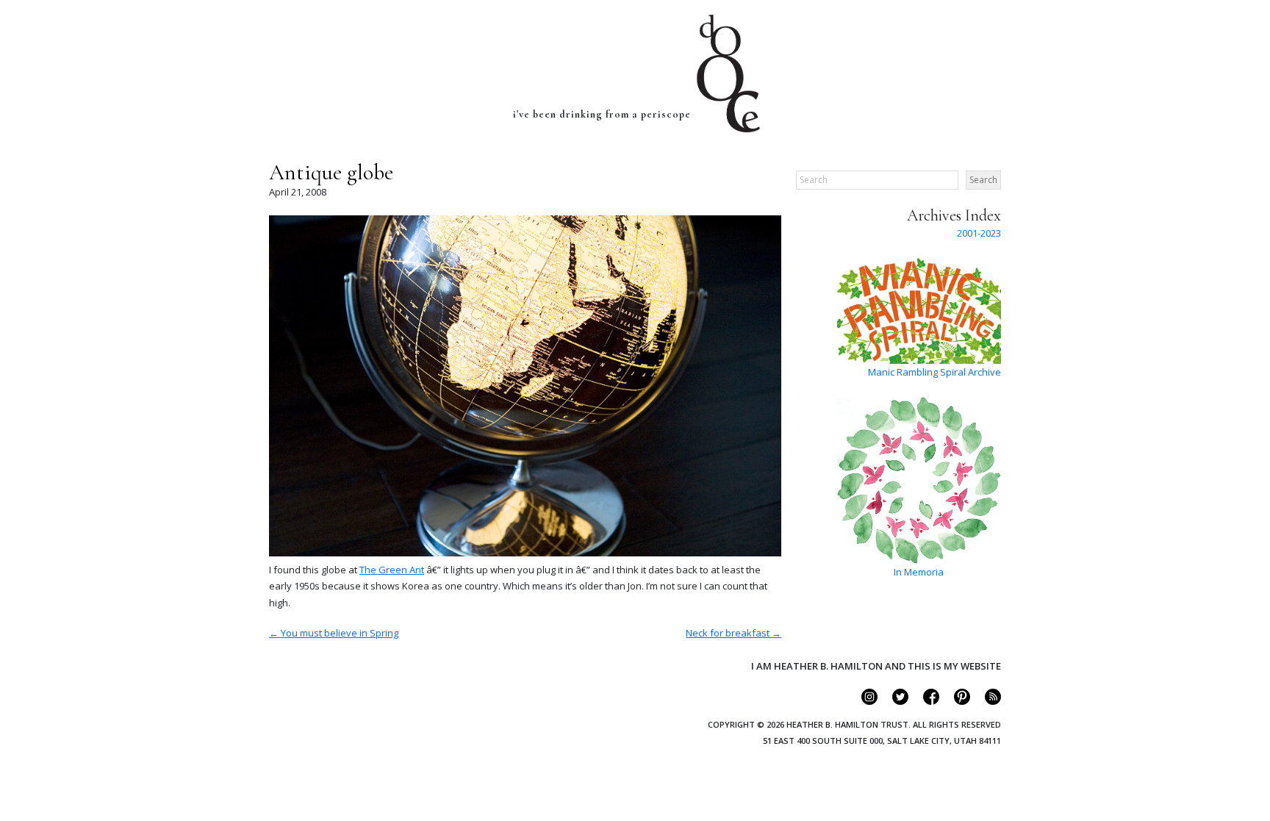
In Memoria (919, 571)
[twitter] (894, 701)
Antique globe (331, 172)
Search (983, 179)
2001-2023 (979, 233)
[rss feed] (986, 701)
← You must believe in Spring (333, 632)
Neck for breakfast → (733, 632)
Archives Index (954, 215)
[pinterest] (955, 701)
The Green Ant (391, 569)
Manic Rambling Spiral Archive (934, 372)
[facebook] (925, 701)
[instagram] (863, 701)
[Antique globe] (525, 552)
